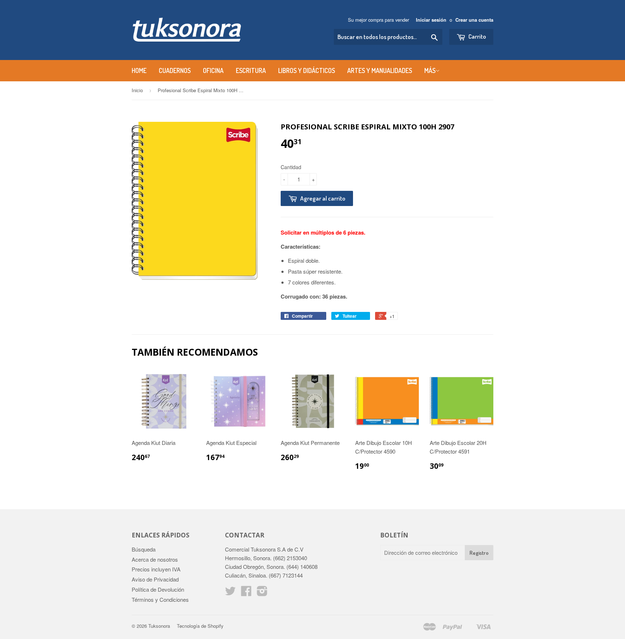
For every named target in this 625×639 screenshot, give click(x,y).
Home (139, 70)
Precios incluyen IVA (156, 569)
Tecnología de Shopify (200, 625)
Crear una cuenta (474, 20)
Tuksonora (159, 625)
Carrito (476, 36)
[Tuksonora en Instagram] (262, 593)
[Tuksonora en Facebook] (246, 593)
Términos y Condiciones (160, 599)
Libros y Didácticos (306, 70)
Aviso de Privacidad (155, 579)
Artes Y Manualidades (379, 70)
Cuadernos (175, 70)
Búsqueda (144, 549)
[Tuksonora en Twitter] (230, 593)
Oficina (213, 70)
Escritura (251, 70)
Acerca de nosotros (155, 559)
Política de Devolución (158, 589)
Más (429, 70)
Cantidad (291, 167)
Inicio (137, 90)
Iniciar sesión (431, 20)
